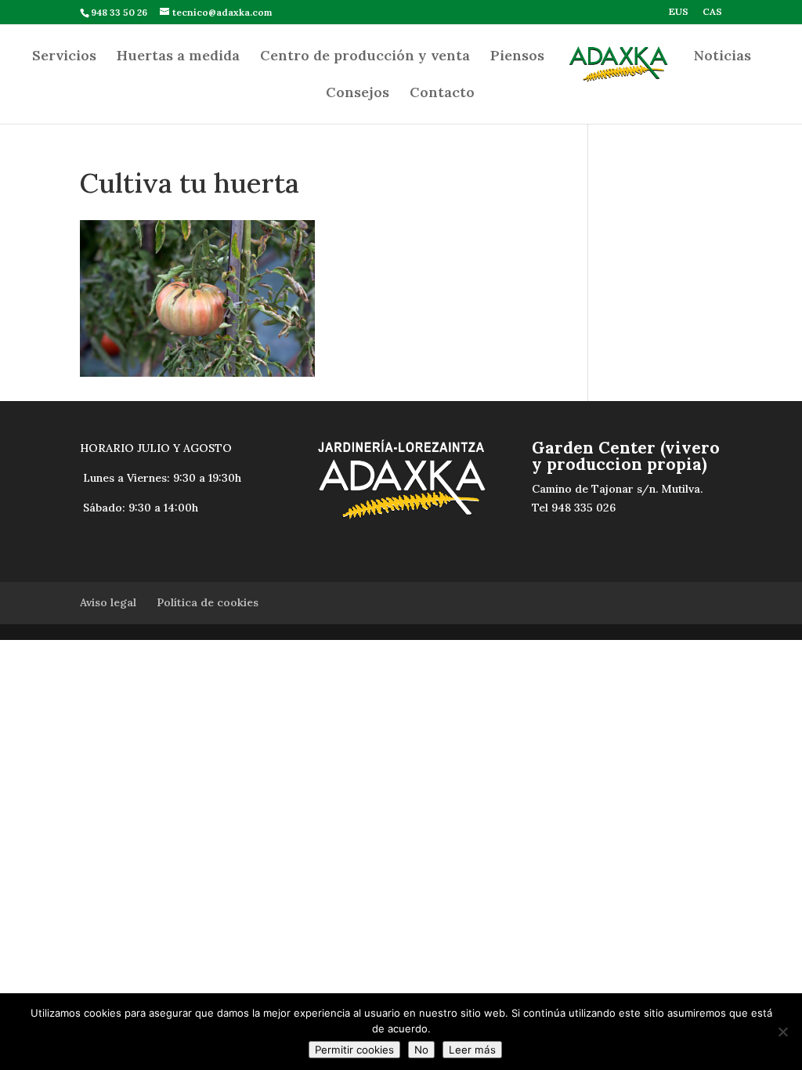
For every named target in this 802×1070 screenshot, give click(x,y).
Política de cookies (207, 602)
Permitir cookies (354, 1049)
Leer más (472, 1049)
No (421, 1049)
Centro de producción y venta (365, 57)
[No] (782, 1031)
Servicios (64, 57)
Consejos (357, 94)
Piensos (517, 57)
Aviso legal (108, 602)
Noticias (722, 57)
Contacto (442, 94)
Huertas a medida (178, 57)
